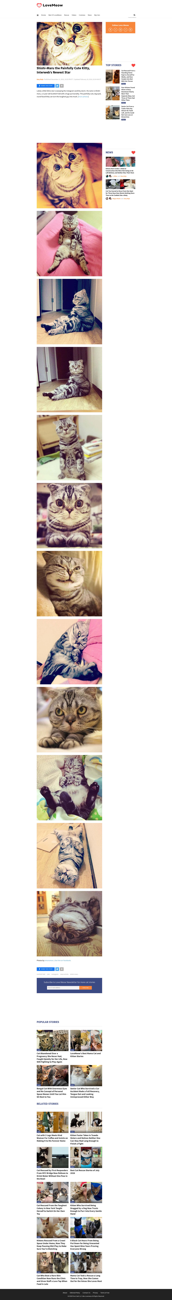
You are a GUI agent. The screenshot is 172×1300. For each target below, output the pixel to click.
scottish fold (41, 974)
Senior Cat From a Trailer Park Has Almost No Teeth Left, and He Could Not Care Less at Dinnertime (127, 111)
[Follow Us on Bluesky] (125, 29)
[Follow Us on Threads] (130, 29)
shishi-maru (74, 974)
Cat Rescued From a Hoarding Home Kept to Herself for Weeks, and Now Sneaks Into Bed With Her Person (128, 76)
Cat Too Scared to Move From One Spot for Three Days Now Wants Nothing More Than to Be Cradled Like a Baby (120, 193)
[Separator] (62, 86)
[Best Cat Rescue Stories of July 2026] (86, 1157)
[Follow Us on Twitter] (115, 29)
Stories (43, 15)
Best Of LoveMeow (55, 15)
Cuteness (82, 15)
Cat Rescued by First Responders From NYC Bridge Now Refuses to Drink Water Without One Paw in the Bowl (52, 1174)
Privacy (95, 1293)
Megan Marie (116, 198)
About (65, 1293)
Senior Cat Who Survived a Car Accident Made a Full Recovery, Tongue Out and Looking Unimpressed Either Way (85, 1092)
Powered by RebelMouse (132, 17)
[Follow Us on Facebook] (110, 29)
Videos (74, 15)
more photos (83, 96)
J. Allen (115, 176)
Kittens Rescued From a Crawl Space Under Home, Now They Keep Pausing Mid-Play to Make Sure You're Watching (51, 1244)
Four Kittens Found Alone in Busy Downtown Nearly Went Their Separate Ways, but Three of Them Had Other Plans (128, 93)
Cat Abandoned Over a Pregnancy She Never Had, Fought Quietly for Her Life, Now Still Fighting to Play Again (52, 1057)
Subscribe (86, 988)
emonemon (49, 960)
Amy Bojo (40, 79)
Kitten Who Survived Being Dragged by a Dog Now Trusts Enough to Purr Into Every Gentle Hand (86, 1209)
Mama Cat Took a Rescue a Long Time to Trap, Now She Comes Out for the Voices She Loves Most (86, 1278)
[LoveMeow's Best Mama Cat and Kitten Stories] (86, 1040)
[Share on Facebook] (46, 86)
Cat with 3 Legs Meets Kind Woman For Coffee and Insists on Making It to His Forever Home (52, 1138)
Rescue (66, 15)
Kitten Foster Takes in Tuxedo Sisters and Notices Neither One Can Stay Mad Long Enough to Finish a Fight (85, 1139)
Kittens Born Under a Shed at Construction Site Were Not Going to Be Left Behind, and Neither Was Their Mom (120, 171)
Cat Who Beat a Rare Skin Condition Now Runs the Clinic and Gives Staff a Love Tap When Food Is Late (52, 1279)
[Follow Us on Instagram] (120, 29)
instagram (55, 974)
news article (64, 974)
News (90, 15)
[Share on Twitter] (57, 86)
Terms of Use (105, 1293)
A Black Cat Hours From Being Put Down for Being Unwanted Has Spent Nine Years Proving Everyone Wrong (84, 1244)
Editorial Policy (75, 1293)
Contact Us (86, 1293)
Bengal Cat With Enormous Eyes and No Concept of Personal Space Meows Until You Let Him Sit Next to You (52, 1092)
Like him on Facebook (62, 960)
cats (48, 974)
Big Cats (97, 15)
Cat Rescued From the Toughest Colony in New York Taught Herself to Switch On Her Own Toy (52, 1209)
